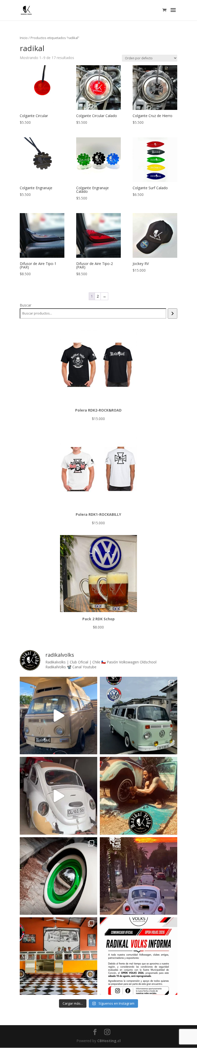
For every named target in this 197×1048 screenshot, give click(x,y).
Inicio (24, 37)
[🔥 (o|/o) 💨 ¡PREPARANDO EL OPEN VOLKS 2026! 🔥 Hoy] (58, 795)
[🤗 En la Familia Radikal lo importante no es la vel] (138, 876)
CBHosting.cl (109, 1040)
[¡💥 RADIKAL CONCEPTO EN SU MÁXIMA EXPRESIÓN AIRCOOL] (58, 956)
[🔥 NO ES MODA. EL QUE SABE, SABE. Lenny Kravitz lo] (138, 795)
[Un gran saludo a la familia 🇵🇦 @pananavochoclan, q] (138, 715)
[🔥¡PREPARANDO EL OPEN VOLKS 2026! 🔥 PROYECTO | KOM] (58, 715)
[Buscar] (172, 313)
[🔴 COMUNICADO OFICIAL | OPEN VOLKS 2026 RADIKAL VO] (138, 956)
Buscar (25, 305)
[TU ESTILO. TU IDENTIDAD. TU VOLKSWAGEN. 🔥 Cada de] (58, 876)
